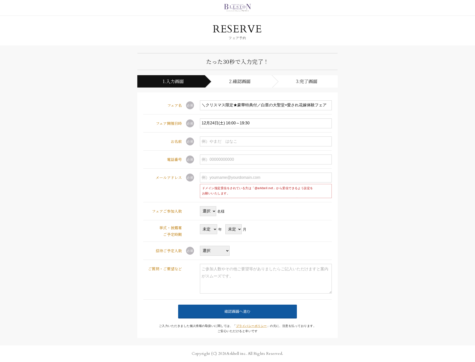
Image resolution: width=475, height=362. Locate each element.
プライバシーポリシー (251, 326)
